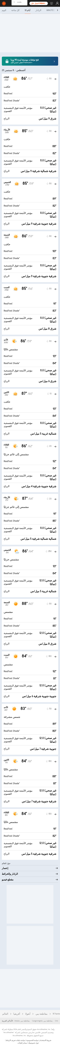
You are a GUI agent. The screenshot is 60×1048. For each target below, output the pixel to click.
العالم (5, 1013)
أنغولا (27, 1013)
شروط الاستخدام (45, 1040)
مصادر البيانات (22, 1043)
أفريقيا (16, 1013)
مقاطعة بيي (42, 1013)
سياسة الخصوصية (32, 1040)
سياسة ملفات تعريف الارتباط (15, 1040)
